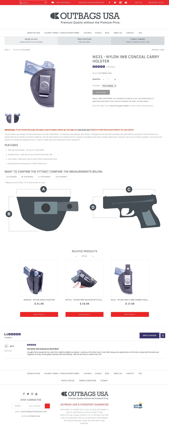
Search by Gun (33, 33)
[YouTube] (36, 393)
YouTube (126, 2)
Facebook (109, 2)
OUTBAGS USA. (34, 416)
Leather (87, 33)
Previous (155, 50)
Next (162, 50)
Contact (130, 33)
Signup (18, 406)
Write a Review (149, 335)
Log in (160, 2)
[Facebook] (24, 393)
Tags (7, 50)
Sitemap (104, 381)
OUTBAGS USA (105, 73)
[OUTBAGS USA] (84, 13)
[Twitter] (28, 393)
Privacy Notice (67, 381)
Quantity (96, 79)
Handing (96, 85)
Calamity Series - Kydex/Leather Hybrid (61, 33)
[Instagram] (32, 393)
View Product (39, 314)
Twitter (115, 2)
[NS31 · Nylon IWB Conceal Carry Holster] (40, 56)
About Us (118, 33)
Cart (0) (138, 2)
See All (84, 256)
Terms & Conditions (87, 381)
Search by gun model (119, 105)
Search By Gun (84, 130)
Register (153, 2)
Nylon (98, 33)
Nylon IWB (25, 50)
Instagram (120, 2)
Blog (107, 33)
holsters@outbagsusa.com (34, 412)
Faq (140, 33)
